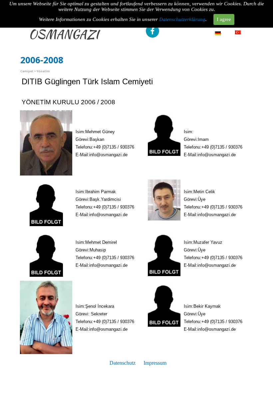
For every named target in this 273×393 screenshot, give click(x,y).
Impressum (154, 363)
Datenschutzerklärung (182, 19)
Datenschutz (123, 363)
